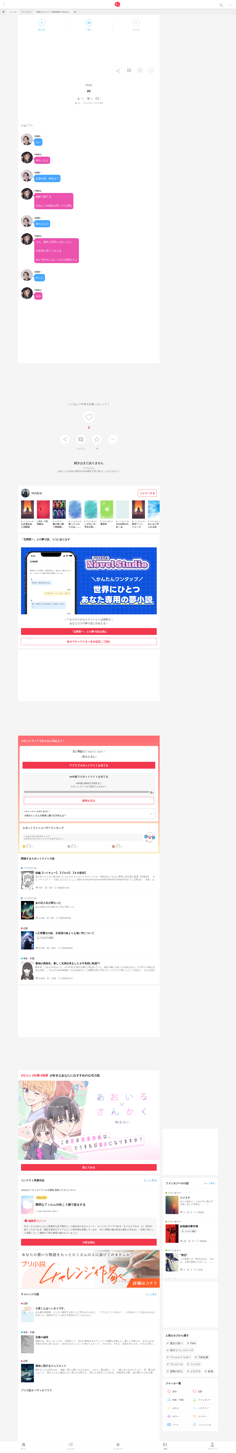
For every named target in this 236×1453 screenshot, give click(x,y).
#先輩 (36, 1075)
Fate (191, 1343)
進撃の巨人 (175, 1371)
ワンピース (175, 1364)
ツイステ (194, 1364)
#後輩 (44, 1075)
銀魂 (209, 1371)
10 (80, 99)
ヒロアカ (194, 1371)
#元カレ (26, 1075)
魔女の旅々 (175, 1343)
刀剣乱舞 (201, 1357)
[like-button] (151, 70)
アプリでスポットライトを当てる (89, 765)
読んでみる (88, 1167)
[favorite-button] (140, 70)
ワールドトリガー (179, 1357)
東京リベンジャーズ (180, 1350)
